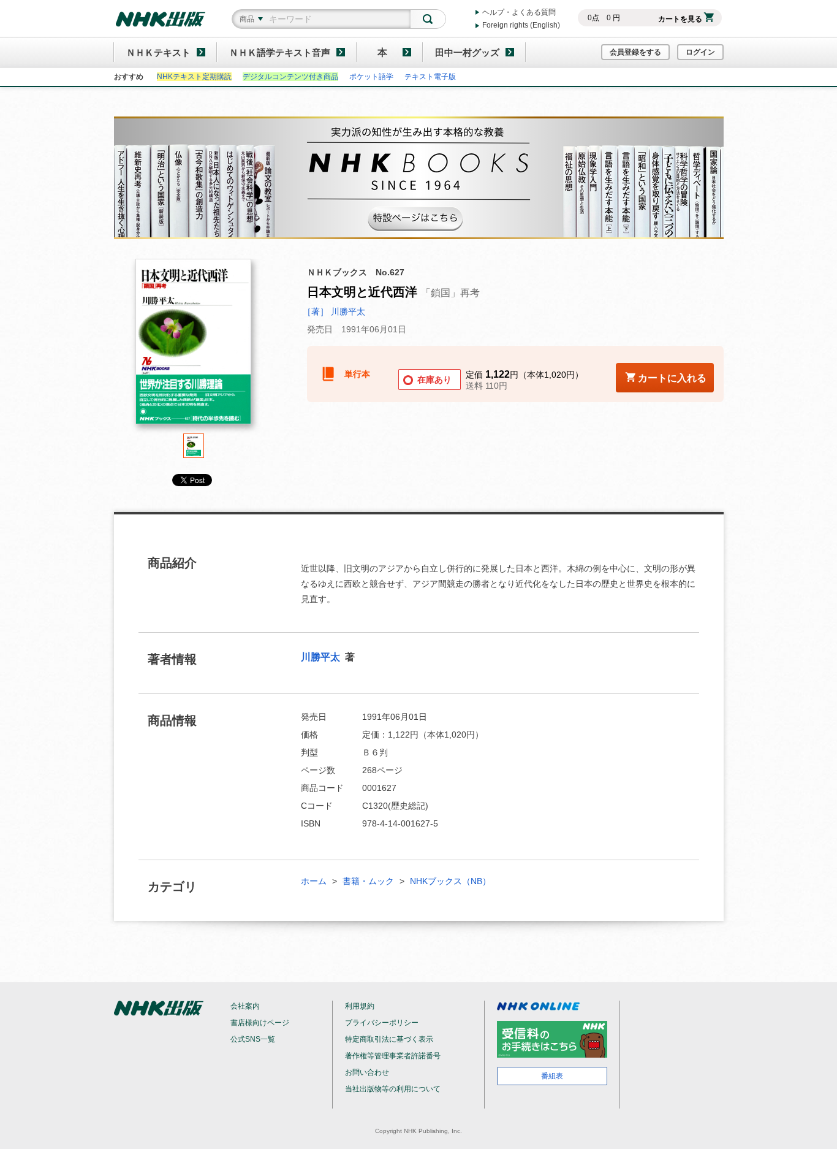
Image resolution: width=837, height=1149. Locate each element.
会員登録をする (635, 52)
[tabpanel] (193, 346)
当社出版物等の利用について (393, 1089)
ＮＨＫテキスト (158, 52)
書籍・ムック (368, 881)
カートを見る (680, 19)
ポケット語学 (371, 76)
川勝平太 (322, 657)
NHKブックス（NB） (450, 881)
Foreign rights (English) (521, 25)
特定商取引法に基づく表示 (389, 1039)
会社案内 (245, 1006)
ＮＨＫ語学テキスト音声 (279, 52)
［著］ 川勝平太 (334, 311)
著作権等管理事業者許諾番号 (393, 1056)
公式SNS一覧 (252, 1039)
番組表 (552, 1076)
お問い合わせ (367, 1072)
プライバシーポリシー (381, 1022)
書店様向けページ (259, 1022)
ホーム (314, 881)
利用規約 (359, 1006)
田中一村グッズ (467, 52)
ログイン (700, 52)
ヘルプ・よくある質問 (519, 12)
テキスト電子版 (430, 76)
